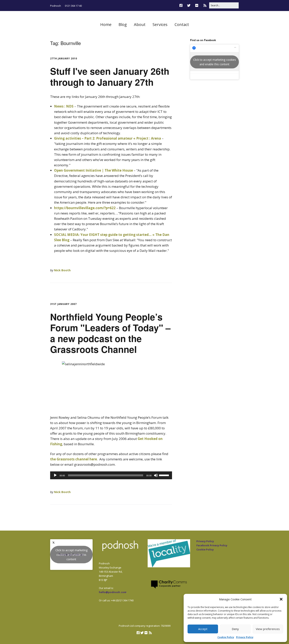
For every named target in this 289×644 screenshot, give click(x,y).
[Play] (55, 475)
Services (160, 24)
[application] (111, 475)
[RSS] (205, 5)
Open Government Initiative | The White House (93, 170)
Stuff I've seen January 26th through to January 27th (109, 76)
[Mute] (156, 475)
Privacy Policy (244, 637)
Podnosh (55, 5)
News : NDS (64, 106)
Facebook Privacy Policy (211, 545)
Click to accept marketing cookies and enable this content (214, 62)
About (139, 24)
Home (105, 24)
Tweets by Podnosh (71, 554)
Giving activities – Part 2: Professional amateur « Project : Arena (107, 138)
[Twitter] (188, 5)
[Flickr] (196, 5)
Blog (123, 24)
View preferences (268, 629)
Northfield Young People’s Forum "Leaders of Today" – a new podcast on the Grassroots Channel (110, 333)
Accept (202, 629)
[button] (281, 599)
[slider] (164, 474)
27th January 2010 (63, 58)
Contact (182, 24)
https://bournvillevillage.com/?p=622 (85, 208)
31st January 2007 (63, 304)
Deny (235, 629)
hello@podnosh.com (112, 592)
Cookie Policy (225, 637)
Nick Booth (62, 270)
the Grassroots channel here (73, 459)
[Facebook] (181, 5)
